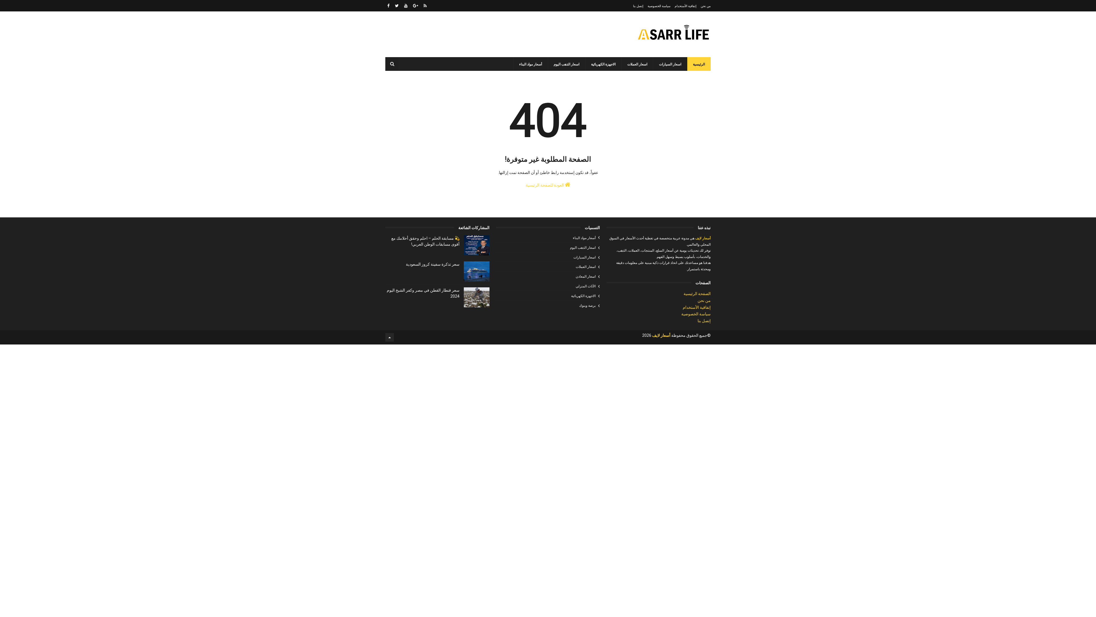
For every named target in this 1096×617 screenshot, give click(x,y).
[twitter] (397, 5)
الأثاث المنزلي (586, 286)
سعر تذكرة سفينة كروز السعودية (433, 264)
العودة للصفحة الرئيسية (545, 185)
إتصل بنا (638, 6)
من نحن (706, 6)
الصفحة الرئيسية (697, 293)
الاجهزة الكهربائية (603, 64)
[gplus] (415, 5)
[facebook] (388, 5)
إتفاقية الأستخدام (685, 6)
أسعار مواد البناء (530, 64)
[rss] (425, 5)
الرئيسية (699, 64)
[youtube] (406, 5)
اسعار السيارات (670, 64)
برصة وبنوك (587, 306)
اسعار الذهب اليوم (566, 64)
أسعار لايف (702, 238)
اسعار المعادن (586, 277)
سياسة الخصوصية (659, 6)
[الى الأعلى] (389, 337)
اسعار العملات (637, 64)
